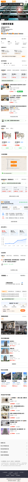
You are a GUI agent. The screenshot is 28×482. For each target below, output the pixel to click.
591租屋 (9, 473)
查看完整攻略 (14, 221)
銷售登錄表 (24, 179)
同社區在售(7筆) (14, 116)
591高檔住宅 (15, 473)
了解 (21, 4)
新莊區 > (12, 461)
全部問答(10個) (14, 270)
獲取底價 (20, 91)
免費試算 (22, 310)
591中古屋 (21, 472)
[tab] (4, 179)
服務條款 (12, 475)
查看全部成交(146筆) (14, 196)
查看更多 (14, 364)
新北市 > (9, 461)
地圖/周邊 (22, 275)
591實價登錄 (5, 472)
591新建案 (11, 472)
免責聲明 (7, 475)
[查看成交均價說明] (12, 29)
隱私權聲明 (18, 475)
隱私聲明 (14, 480)
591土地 (16, 472)
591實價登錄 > (4, 461)
